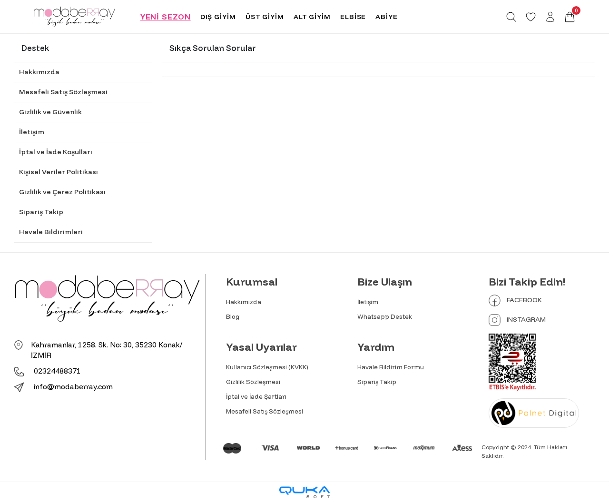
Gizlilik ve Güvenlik (50, 112)
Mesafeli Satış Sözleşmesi (63, 92)
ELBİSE (353, 16)
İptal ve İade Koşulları (55, 152)
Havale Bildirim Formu (390, 367)
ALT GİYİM (312, 16)
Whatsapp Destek (384, 316)
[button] (570, 17)
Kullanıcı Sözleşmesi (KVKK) (267, 367)
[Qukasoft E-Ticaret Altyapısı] (304, 492)
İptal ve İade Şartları (256, 396)
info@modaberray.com (73, 386)
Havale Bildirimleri (51, 231)
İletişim (31, 132)
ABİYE (386, 16)
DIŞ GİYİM (218, 16)
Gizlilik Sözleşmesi (253, 381)
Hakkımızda (39, 72)
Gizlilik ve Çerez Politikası (62, 191)
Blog (233, 316)
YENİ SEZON (165, 16)
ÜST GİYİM (265, 16)
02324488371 (56, 370)
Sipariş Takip (41, 211)
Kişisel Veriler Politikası (58, 172)
